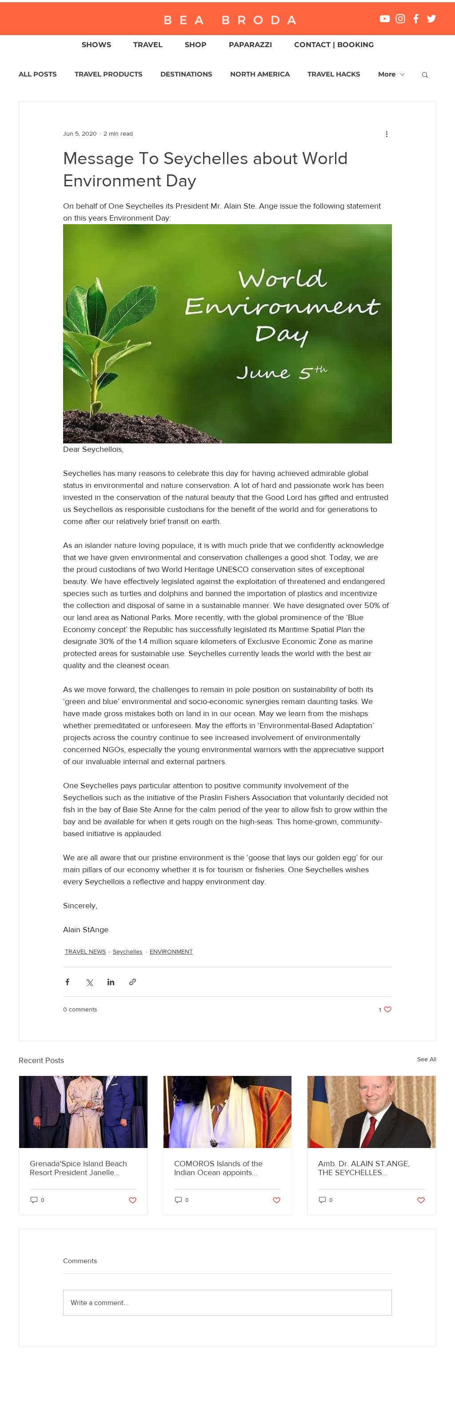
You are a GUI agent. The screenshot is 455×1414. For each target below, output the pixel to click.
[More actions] (386, 133)
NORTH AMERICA (260, 74)
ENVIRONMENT (171, 951)
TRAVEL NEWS (85, 951)
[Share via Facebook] (67, 982)
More (386, 74)
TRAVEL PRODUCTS (109, 74)
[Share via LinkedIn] (111, 982)
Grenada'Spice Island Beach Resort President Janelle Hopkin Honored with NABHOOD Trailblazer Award (81, 1168)
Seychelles (128, 951)
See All (426, 1059)
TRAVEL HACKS (333, 74)
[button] (425, 74)
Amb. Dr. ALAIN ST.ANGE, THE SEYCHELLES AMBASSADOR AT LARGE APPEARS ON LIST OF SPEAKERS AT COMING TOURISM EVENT (364, 1168)
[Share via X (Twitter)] (89, 982)
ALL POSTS (38, 74)
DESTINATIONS (186, 74)
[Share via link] (132, 982)
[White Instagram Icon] (400, 18)
